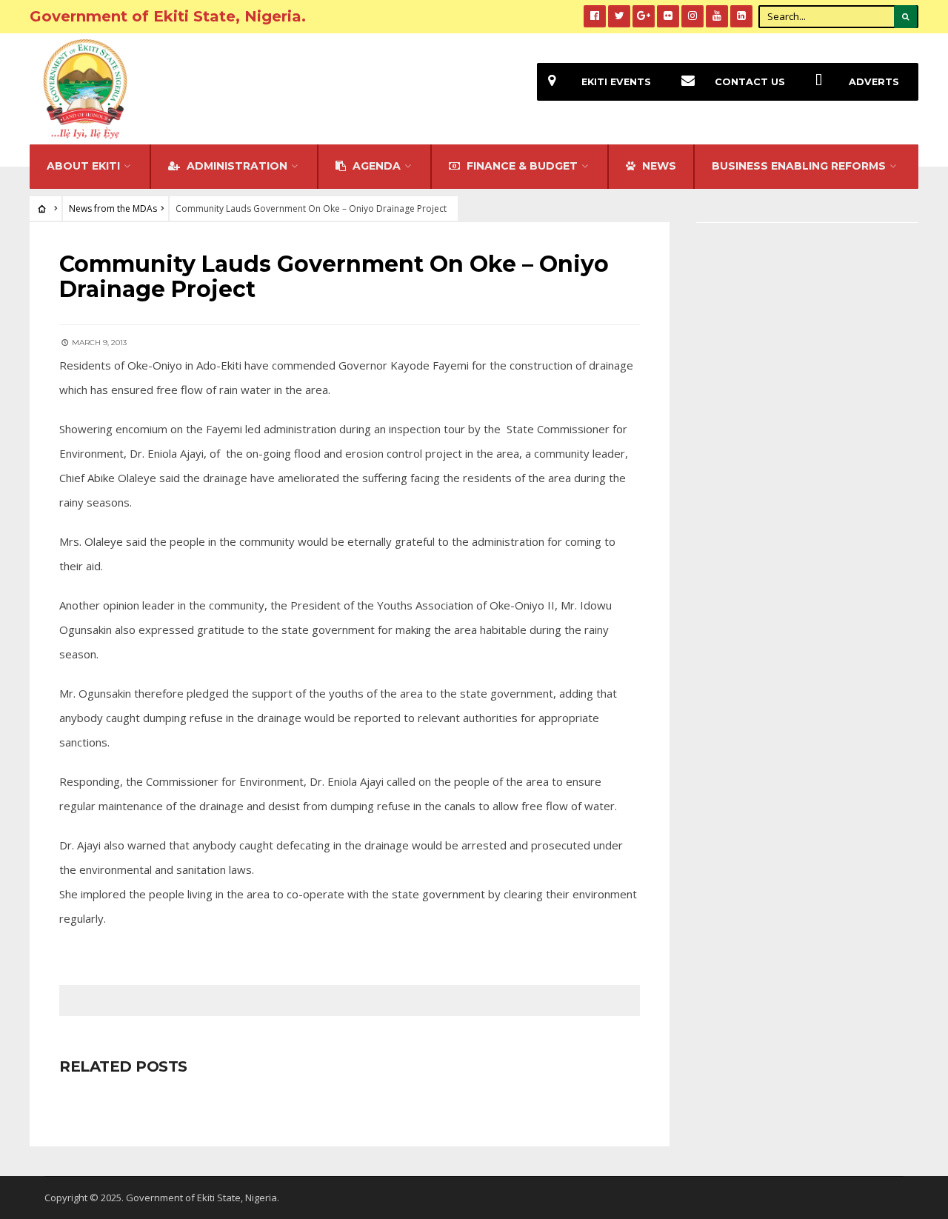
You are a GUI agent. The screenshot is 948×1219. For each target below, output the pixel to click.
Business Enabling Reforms (799, 166)
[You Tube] (717, 16)
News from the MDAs (113, 208)
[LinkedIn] (741, 16)
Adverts (874, 81)
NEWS (657, 166)
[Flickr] (668, 16)
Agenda (375, 166)
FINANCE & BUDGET (521, 166)
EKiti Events (616, 81)
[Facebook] (595, 16)
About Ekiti (83, 166)
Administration (235, 166)
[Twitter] (619, 16)
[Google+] (643, 16)
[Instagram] (692, 16)
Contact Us (750, 81)
